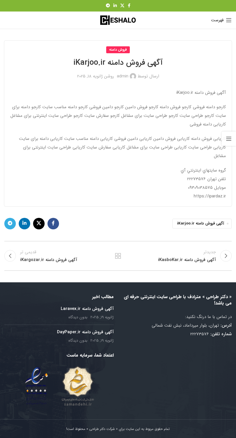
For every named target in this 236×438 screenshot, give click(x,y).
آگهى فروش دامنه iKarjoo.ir (200, 223)
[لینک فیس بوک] (129, 6)
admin (122, 76)
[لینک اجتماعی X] (122, 6)
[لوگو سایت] (118, 19)
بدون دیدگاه (77, 317)
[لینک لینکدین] (115, 6)
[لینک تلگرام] (108, 6)
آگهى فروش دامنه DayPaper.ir (85, 332)
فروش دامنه (118, 49)
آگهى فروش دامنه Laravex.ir (87, 308)
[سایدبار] (229, 139)
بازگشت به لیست (118, 256)
